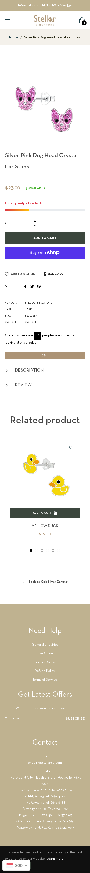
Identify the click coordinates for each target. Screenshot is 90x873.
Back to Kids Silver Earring (48, 581)
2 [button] (36, 550)
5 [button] (53, 550)
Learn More (55, 858)
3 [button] (42, 550)
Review (23, 385)
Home (13, 37)
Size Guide (45, 653)
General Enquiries (45, 644)
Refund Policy (45, 671)
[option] (45, 496)
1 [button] (31, 550)
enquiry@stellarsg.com (45, 762)
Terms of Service (45, 679)
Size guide (55, 274)
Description (29, 370)
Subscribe (75, 718)
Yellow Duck (45, 526)
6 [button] (58, 550)
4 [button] (47, 550)
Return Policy (45, 662)
